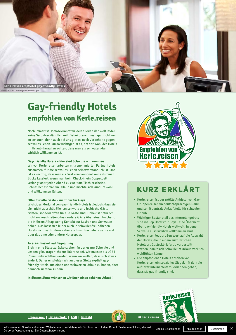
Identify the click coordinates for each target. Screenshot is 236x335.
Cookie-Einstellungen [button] (168, 329)
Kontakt (86, 317)
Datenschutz (57, 317)
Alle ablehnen (194, 329)
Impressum (36, 317)
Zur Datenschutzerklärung (50, 330)
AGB (74, 317)
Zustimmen (217, 329)
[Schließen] (231, 328)
